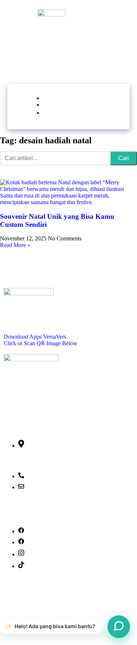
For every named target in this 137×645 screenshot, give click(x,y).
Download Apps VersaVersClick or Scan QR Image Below (40, 339)
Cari (123, 158)
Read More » (15, 245)
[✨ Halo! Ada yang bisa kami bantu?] (119, 627)
